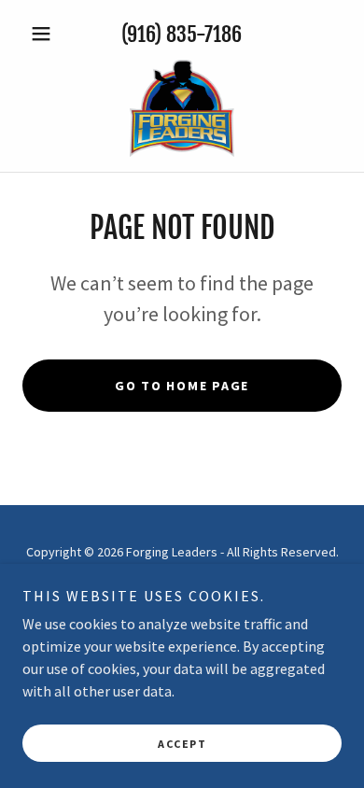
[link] (182, 108)
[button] (46, 33)
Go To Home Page (182, 385)
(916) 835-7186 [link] (181, 34)
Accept (182, 744)
